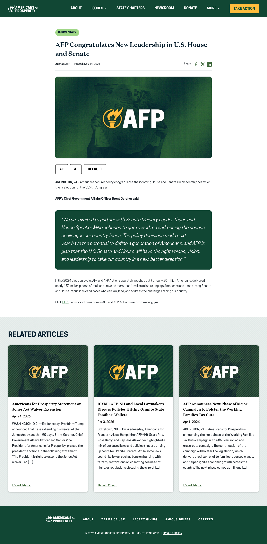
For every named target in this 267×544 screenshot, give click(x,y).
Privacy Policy (172, 533)
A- (76, 169)
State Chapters (130, 8)
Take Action (246, 10)
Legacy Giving (145, 519)
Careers (205, 519)
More (211, 8)
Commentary (67, 32)
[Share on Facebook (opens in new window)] (196, 64)
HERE (65, 302)
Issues (97, 8)
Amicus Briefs (178, 519)
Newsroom (164, 8)
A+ (61, 169)
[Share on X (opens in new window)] (202, 64)
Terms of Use (113, 519)
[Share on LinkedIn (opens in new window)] (209, 64)
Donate (190, 9)
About (76, 8)
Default (95, 169)
